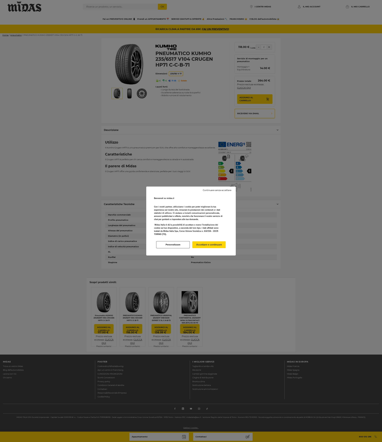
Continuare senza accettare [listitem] (217, 190)
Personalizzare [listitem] (173, 244)
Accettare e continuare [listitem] (209, 244)
